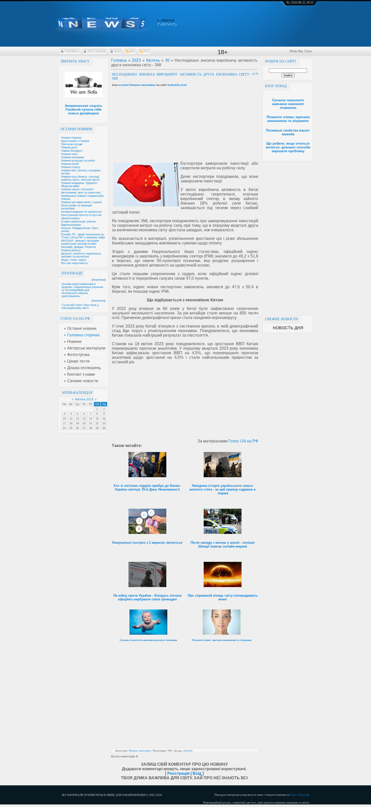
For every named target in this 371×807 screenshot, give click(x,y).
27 (84, 428)
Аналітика (98, 279)
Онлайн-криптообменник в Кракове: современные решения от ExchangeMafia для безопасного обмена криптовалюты (82, 290)
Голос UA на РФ (243, 441)
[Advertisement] (287, 236)
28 (90, 428)
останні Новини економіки (136, 84)
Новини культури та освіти (78, 160)
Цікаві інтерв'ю (70, 218)
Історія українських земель (78, 221)
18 (70, 423)
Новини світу (69, 153)
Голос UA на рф (299, 794)
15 (97, 418)
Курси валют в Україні (75, 140)
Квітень (153, 60)
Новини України (71, 137)
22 (97, 423)
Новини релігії (70, 163)
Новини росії (69, 147)
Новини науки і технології (77, 189)
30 (103, 428)
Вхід (117, 51)
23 (103, 423)
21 (90, 423)
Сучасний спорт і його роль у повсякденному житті (80, 306)
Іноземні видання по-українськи (81, 211)
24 (64, 428)
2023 (136, 60)
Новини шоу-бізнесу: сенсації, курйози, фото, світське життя (80, 178)
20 (84, 423)
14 (90, 418)
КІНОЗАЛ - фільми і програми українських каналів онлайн (80, 242)
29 (97, 428)
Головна (71, 51)
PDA (146, 51)
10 (64, 418)
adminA (188, 750)
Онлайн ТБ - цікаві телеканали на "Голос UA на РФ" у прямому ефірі (83, 236)
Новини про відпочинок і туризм (81, 202)
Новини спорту (70, 167)
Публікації (72, 273)
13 (84, 418)
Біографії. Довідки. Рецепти (78, 246)
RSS (132, 51)
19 (77, 423)
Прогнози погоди (71, 144)
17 (64, 423)
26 (77, 428)
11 (71, 418)
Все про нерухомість (74, 263)
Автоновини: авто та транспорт (81, 192)
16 (103, 418)
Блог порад (276, 86)
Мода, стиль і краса (73, 259)
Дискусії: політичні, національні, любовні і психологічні (81, 255)
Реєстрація (96, 51)
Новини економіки (72, 157)
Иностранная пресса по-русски (81, 214)
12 (77, 418)
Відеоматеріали (71, 224)
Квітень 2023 (84, 399)
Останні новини (76, 129)
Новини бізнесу (71, 250)
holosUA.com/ (177, 84)
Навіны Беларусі (71, 150)
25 (70, 428)
